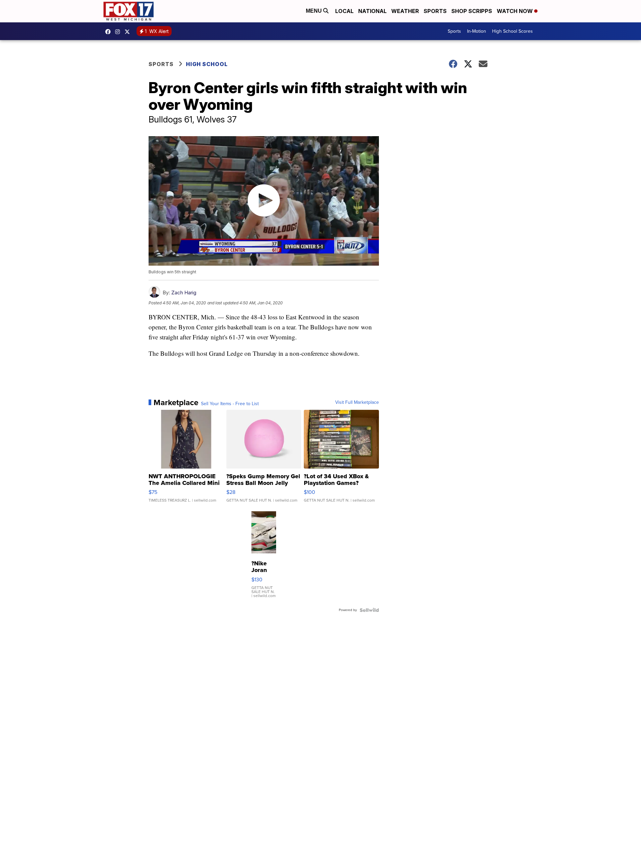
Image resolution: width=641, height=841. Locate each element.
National (372, 11)
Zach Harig (183, 292)
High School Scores (512, 31)
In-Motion (476, 31)
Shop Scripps (471, 11)
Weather (405, 11)
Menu (314, 11)
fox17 (129, 31)
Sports (435, 11)
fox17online (109, 31)
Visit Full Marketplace (357, 402)
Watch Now (515, 11)
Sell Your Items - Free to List (230, 403)
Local (344, 11)
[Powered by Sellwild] (369, 610)
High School (207, 64)
